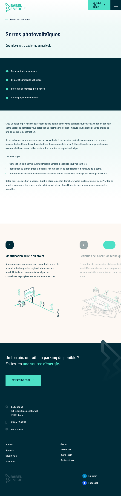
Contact (64, 444)
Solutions (10, 461)
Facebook (93, 482)
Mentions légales (67, 460)
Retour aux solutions (20, 19)
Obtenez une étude (97, 5)
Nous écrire (17, 429)
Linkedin (92, 475)
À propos (10, 449)
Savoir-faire (11, 455)
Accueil (9, 444)
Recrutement (66, 454)
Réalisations (65, 449)
